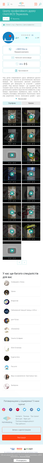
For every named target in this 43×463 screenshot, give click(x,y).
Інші (6, 18)
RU (11, 4)
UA (8, 4)
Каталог (8, 24)
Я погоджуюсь (21, 460)
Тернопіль (19, 24)
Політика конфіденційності (25, 421)
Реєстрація (21, 437)
